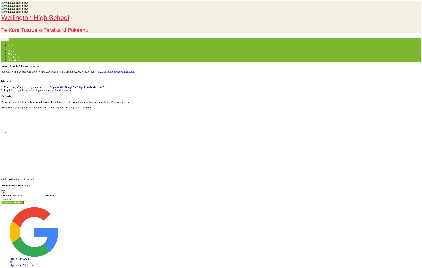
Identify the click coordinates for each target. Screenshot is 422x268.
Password (49, 195)
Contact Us (14, 60)
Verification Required (12, 202)
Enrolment (13, 57)
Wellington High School (35, 17)
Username (6, 195)
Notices (12, 54)
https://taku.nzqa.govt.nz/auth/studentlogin (113, 71)
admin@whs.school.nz (117, 102)
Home (11, 51)
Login (11, 45)
